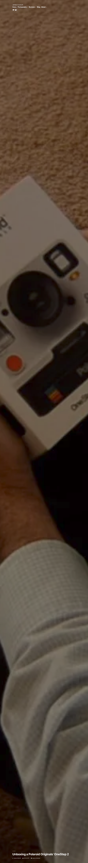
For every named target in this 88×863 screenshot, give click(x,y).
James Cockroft (17, 5)
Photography (22, 7)
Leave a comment (36, 858)
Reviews (32, 7)
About (43, 7)
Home (14, 7)
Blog (38, 7)
